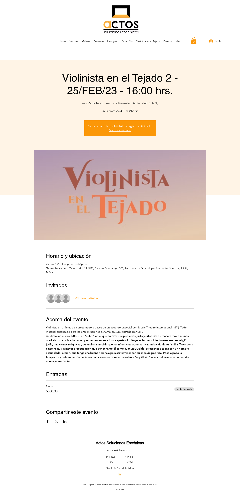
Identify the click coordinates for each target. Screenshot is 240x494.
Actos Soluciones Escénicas (120, 443)
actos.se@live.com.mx (119, 450)
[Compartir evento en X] (56, 421)
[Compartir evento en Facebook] (47, 421)
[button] (194, 40)
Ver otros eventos (120, 130)
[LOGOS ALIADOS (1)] (120, 474)
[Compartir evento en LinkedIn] (65, 421)
